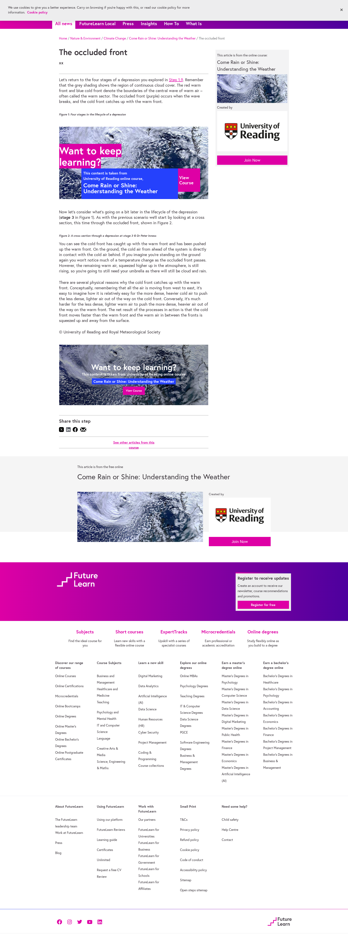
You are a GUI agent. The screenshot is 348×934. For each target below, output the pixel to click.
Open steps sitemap (193, 890)
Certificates (105, 850)
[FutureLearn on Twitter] (80, 921)
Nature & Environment (85, 38)
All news (63, 23)
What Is (194, 23)
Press (128, 23)
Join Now (252, 160)
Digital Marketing (150, 676)
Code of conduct (191, 860)
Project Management (152, 742)
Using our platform (109, 820)
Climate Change (115, 38)
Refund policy (189, 840)
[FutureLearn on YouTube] (90, 921)
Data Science (147, 709)
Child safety (230, 820)
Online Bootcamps (67, 706)
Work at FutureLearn (69, 833)
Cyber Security (148, 732)
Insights (149, 23)
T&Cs (183, 820)
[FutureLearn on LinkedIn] (100, 921)
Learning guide (107, 840)
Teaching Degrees (192, 696)
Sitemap (185, 880)
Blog (58, 853)
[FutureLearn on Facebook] (60, 921)
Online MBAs (189, 676)
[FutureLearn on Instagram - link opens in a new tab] (69, 921)
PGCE (184, 732)
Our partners (146, 820)
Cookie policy (189, 850)
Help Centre (230, 830)
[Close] (341, 9)
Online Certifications (69, 686)
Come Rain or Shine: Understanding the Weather (162, 38)
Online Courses (65, 676)
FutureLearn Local (97, 23)
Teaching (103, 702)
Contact (227, 840)
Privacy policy (189, 830)
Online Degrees (65, 716)
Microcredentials (66, 696)
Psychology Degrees (194, 686)
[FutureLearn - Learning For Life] (280, 921)
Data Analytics (148, 686)
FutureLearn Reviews (111, 830)
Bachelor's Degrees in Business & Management (277, 761)
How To (171, 23)
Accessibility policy (193, 870)
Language (103, 738)
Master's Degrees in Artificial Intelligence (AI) (236, 774)
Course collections (151, 766)
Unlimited (103, 860)
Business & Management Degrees (189, 762)
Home (63, 38)
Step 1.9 (176, 79)
